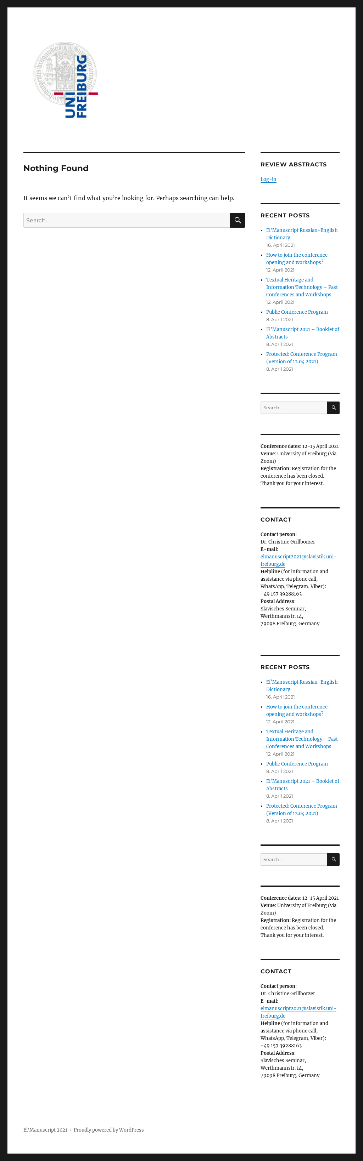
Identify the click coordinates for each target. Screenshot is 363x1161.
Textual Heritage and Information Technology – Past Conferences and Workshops (302, 287)
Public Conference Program (297, 312)
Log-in (269, 179)
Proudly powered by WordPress (109, 1130)
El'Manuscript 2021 (45, 1130)
